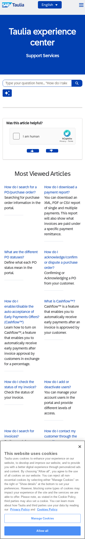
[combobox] (35, 83)
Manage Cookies (42, 518)
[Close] (80, 446)
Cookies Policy (47, 509)
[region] (42, 490)
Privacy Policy (20, 509)
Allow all (42, 530)
